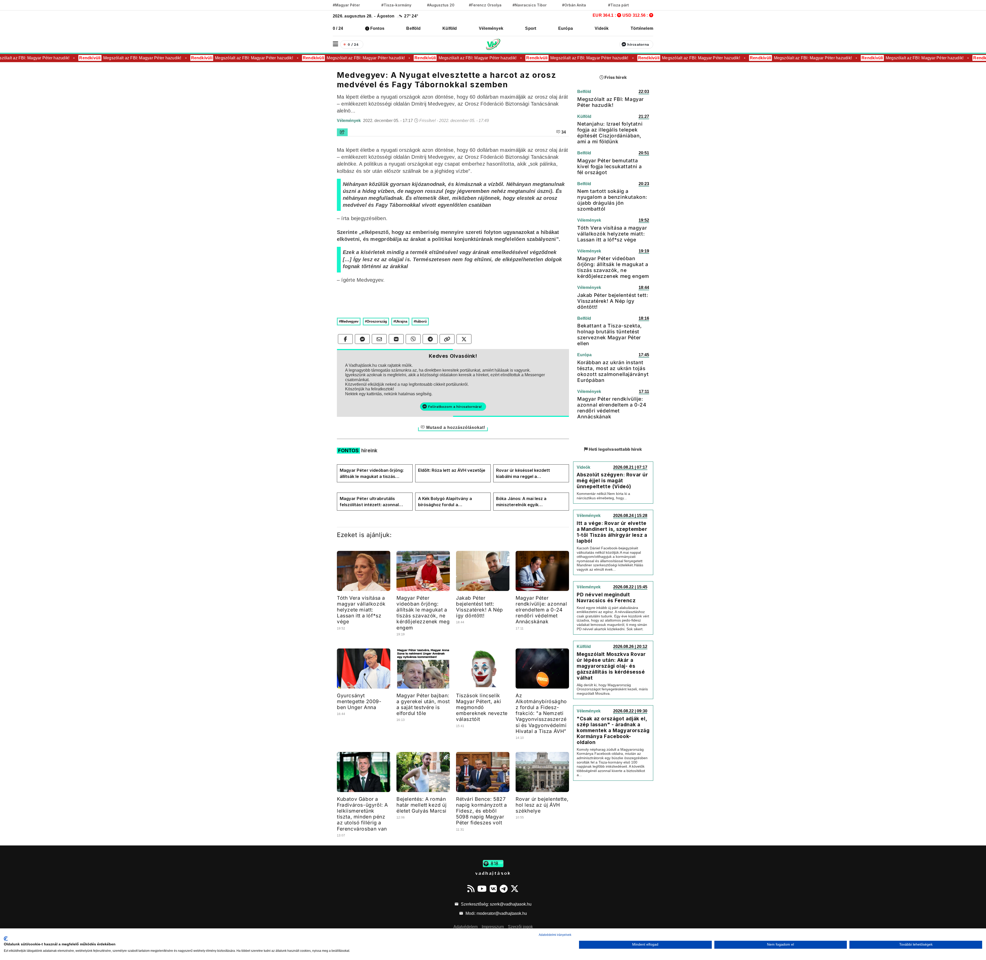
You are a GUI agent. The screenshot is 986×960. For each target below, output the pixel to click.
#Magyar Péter (346, 5)
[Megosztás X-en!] (464, 339)
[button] (335, 44)
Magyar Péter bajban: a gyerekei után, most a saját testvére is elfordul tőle (423, 704)
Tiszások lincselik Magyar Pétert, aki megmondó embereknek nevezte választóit (482, 707)
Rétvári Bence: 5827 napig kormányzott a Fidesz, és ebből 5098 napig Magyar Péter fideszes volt (481, 811)
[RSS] (471, 888)
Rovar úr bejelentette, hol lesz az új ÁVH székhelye (542, 805)
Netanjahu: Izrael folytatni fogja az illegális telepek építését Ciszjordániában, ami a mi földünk (609, 133)
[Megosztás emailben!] (379, 339)
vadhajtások (493, 873)
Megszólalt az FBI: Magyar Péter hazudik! (132, 58)
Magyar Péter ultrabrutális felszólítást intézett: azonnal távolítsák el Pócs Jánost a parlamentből (369, 502)
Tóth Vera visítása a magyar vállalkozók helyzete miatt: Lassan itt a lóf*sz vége (361, 610)
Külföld (449, 28)
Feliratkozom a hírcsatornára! (455, 406)
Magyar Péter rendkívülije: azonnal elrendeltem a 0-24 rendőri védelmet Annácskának (541, 610)
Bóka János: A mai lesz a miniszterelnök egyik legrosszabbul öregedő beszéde (529, 502)
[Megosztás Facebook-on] (345, 339)
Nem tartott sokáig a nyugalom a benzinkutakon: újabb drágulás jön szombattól (612, 200)
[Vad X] (514, 888)
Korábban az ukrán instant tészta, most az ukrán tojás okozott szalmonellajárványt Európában (613, 371)
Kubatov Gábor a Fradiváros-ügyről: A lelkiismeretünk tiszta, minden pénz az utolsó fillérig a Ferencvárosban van (362, 814)
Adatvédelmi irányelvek (555, 935)
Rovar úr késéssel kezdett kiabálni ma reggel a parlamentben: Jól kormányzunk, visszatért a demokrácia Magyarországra (529, 473)
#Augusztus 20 (440, 5)
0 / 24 (338, 28)
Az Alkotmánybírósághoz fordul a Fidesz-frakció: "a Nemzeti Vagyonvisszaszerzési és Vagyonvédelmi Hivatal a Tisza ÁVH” (541, 713)
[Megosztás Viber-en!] (413, 339)
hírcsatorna (638, 44)
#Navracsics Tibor (530, 5)
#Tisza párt (618, 5)
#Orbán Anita (574, 5)
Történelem (642, 28)
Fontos (377, 28)
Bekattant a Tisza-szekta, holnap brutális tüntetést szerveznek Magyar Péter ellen (609, 334)
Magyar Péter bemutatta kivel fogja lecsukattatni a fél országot (609, 166)
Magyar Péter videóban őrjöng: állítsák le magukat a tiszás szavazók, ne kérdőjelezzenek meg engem (372, 473)
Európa (565, 28)
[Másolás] (447, 339)
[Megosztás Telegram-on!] (430, 339)
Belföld (413, 28)
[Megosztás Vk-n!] (396, 339)
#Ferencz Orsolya (485, 5)
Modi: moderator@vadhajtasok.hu (495, 913)
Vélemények (491, 28)
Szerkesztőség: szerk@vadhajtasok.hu (496, 904)
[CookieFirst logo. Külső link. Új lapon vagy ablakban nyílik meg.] (6, 938)
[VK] (493, 888)
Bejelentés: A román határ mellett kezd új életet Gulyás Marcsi (421, 805)
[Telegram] (504, 888)
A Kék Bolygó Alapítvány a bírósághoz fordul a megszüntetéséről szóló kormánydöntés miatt (445, 502)
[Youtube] (482, 888)
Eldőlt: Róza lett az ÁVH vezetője (452, 470)
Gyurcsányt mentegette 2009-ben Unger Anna (359, 701)
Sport (530, 28)
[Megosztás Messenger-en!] (362, 339)
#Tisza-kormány (396, 5)
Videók (602, 28)
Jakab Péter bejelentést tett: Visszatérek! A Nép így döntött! (479, 607)
